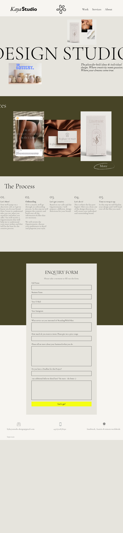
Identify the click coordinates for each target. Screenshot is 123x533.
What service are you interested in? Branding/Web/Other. (53, 320)
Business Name (37, 292)
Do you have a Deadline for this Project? (47, 369)
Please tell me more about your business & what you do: (52, 344)
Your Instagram (37, 311)
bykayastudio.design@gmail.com (20, 429)
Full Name (35, 283)
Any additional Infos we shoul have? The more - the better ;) (54, 379)
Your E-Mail (36, 302)
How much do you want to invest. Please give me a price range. (55, 334)
